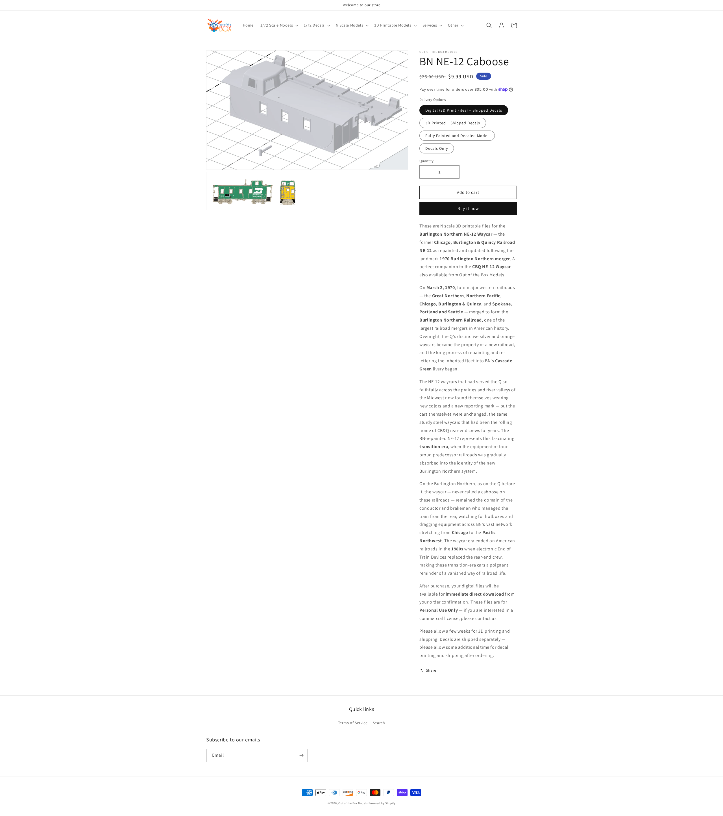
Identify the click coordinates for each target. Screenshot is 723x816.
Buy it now (468, 208)
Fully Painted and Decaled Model (457, 135)
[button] (278, 25)
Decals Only (436, 148)
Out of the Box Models (353, 803)
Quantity (426, 161)
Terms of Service (353, 722)
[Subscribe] (301, 755)
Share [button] (431, 670)
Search (379, 722)
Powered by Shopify (382, 803)
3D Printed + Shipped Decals (452, 122)
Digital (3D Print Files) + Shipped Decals (463, 110)
